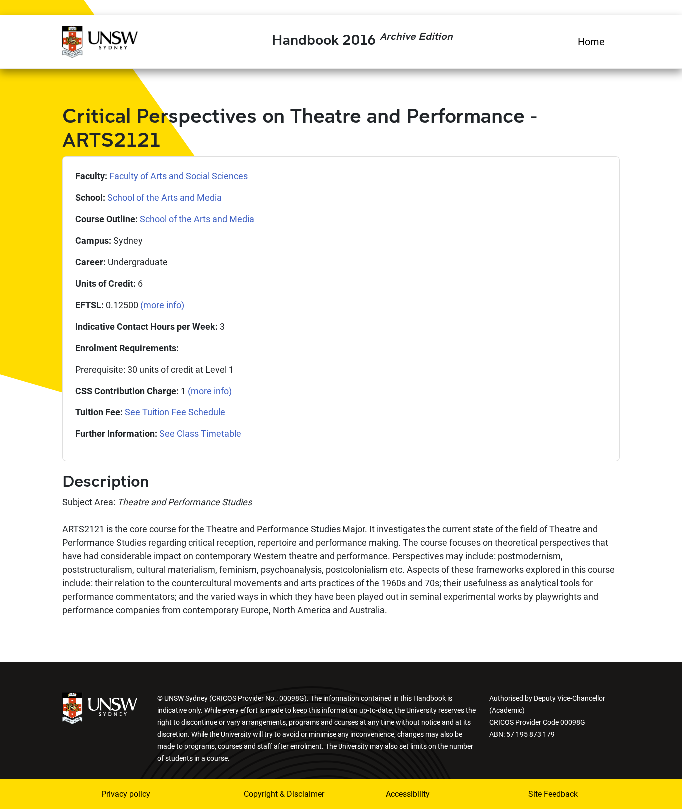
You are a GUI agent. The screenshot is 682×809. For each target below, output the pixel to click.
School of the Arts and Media (164, 197)
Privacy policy (125, 794)
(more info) (162, 305)
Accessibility (408, 794)
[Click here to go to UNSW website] (99, 707)
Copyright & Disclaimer (278, 794)
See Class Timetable (200, 433)
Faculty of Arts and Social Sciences (178, 176)
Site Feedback (553, 794)
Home (591, 42)
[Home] (100, 40)
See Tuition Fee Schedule (175, 412)
